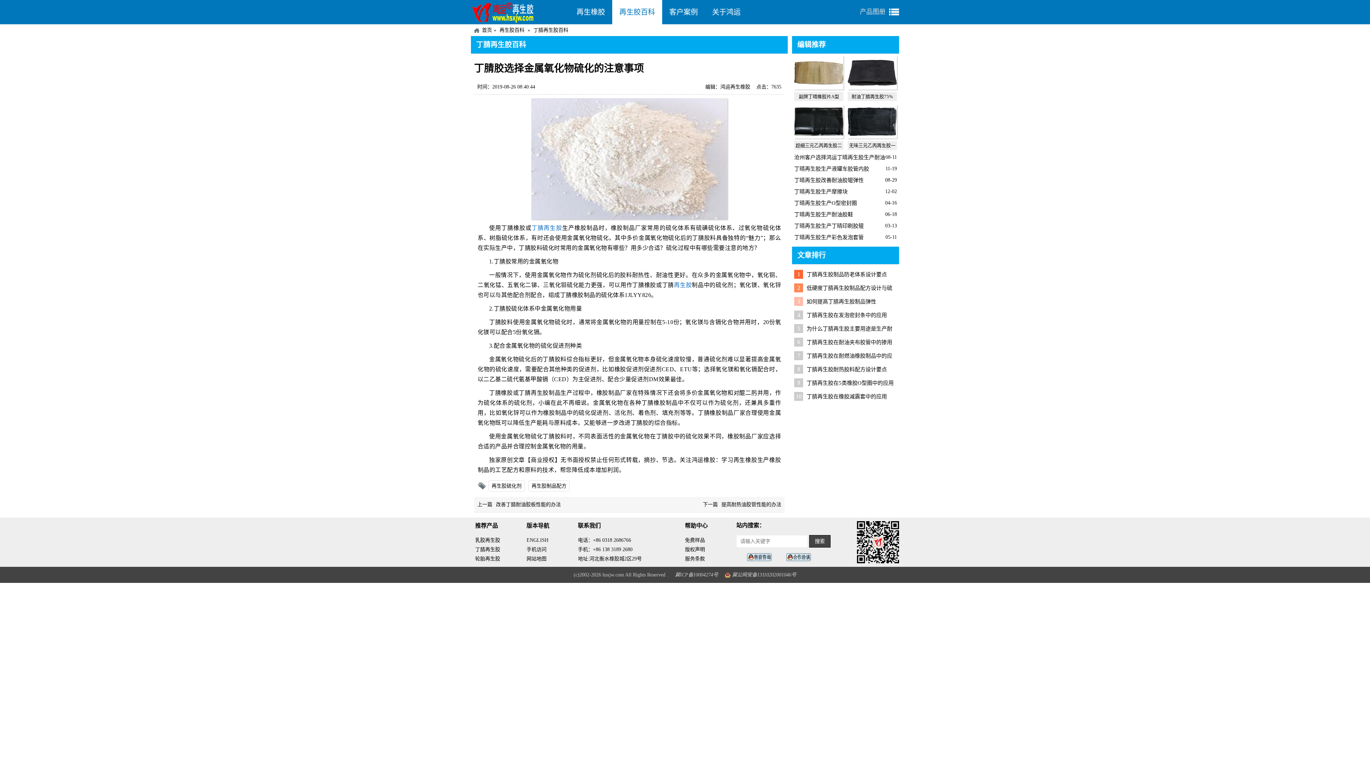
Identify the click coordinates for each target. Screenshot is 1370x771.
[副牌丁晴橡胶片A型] (818, 88)
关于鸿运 (726, 12)
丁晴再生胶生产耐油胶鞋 (823, 214)
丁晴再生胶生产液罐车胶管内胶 (831, 169)
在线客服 (761, 557)
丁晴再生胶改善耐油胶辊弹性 (829, 180)
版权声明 (695, 549)
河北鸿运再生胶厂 (520, 12)
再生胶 (683, 285)
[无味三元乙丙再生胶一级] (872, 137)
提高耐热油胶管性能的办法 (751, 504)
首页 (487, 30)
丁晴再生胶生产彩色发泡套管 (829, 237)
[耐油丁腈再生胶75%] (872, 88)
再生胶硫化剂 (507, 486)
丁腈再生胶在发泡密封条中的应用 (847, 315)
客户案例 (683, 12)
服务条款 (695, 558)
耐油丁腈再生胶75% (872, 96)
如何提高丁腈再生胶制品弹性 (841, 301)
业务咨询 (800, 557)
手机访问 (537, 549)
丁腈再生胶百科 (550, 30)
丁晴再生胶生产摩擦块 (821, 192)
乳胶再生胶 (487, 540)
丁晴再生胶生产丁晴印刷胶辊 (829, 226)
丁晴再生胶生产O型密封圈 (825, 203)
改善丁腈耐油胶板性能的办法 (528, 504)
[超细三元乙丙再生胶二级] (818, 137)
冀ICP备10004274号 (696, 575)
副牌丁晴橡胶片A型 (819, 96)
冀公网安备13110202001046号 (764, 575)
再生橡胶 (591, 12)
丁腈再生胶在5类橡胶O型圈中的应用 (850, 383)
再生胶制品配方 (549, 486)
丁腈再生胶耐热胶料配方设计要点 (847, 369)
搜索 (820, 541)
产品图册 (873, 11)
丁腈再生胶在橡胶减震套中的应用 (847, 396)
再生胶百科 (637, 12)
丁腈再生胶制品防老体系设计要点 (847, 274)
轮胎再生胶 (487, 558)
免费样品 (695, 540)
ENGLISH (537, 540)
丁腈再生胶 (547, 228)
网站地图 (537, 558)
